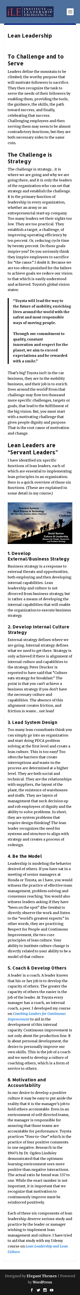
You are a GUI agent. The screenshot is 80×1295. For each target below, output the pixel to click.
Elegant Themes (42, 1276)
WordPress (42, 1282)
